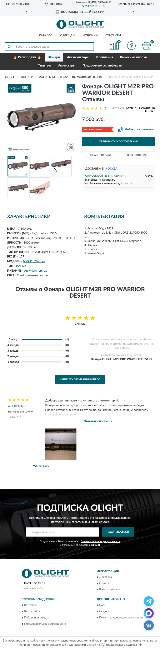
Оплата (104, 583)
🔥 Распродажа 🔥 (27, 57)
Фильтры (44, 65)
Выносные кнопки (133, 57)
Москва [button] (111, 168)
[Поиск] (9, 46)
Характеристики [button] (100, 155)
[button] (93, 5)
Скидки (104, 611)
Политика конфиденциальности (121, 617)
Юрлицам (67, 35)
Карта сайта (32, 611)
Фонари (54, 57)
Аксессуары (66, 65)
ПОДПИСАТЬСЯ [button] (117, 532)
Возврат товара (109, 589)
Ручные (21, 266)
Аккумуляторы (78, 57)
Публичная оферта (36, 617)
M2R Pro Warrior (34, 261)
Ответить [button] (42, 466)
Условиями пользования (76, 545)
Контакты (113, 35)
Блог (102, 605)
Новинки (90, 35)
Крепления (104, 57)
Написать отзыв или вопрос (80, 379)
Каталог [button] (45, 35)
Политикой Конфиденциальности (100, 541)
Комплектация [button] (136, 155)
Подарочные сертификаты (102, 65)
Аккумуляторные (35, 270)
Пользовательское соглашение (45, 623)
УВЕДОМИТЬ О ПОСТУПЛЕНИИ (118, 141)
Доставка (105, 577)
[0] (146, 45)
